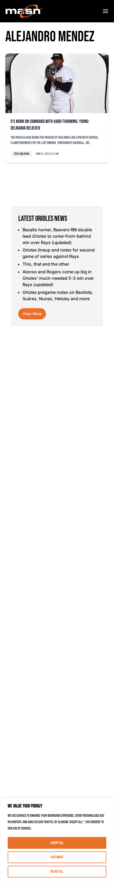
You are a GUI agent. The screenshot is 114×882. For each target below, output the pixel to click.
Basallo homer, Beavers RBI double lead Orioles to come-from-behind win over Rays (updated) (57, 236)
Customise (57, 857)
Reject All (57, 871)
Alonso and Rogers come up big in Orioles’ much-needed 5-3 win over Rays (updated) (58, 278)
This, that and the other (46, 264)
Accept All (57, 842)
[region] (57, 840)
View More (32, 313)
